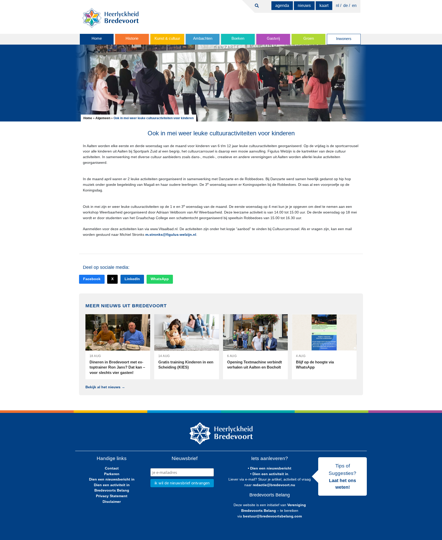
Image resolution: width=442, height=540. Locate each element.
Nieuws (304, 5)
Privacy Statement (111, 496)
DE (345, 5)
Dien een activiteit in (112, 485)
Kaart (323, 5)
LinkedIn (132, 279)
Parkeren (111, 474)
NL (337, 5)
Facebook (92, 279)
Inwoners (343, 39)
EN (354, 5)
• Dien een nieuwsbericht (269, 468)
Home (97, 38)
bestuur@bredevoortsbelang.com (272, 516)
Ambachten (202, 38)
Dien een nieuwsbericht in (112, 479)
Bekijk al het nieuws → (105, 387)
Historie (132, 38)
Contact (112, 468)
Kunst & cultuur (167, 38)
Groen (308, 38)
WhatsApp (160, 279)
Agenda (282, 5)
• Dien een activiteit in (269, 474)
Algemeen (102, 118)
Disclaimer (112, 502)
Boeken (237, 38)
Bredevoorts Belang (111, 490)
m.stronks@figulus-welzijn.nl (170, 234)
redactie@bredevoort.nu (274, 485)
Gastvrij (273, 38)
